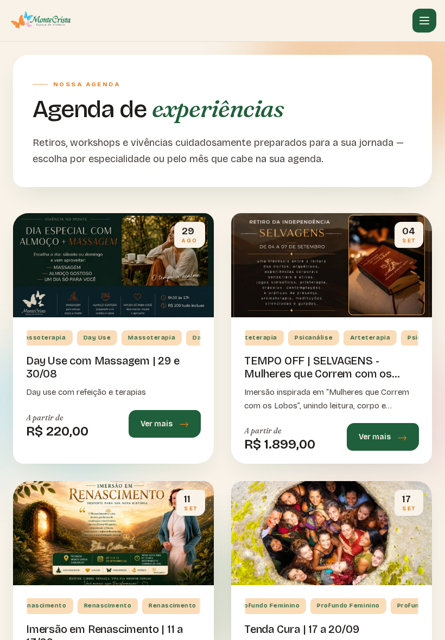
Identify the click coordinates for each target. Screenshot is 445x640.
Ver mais (157, 423)
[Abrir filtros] (424, 21)
